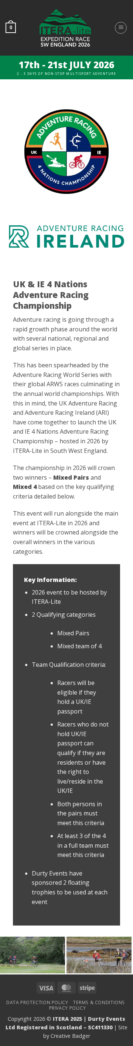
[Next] (128, 955)
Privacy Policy (67, 1008)
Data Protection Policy (37, 1002)
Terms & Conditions (99, 1002)
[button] (11, 27)
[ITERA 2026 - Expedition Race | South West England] (65, 28)
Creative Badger (70, 1035)
